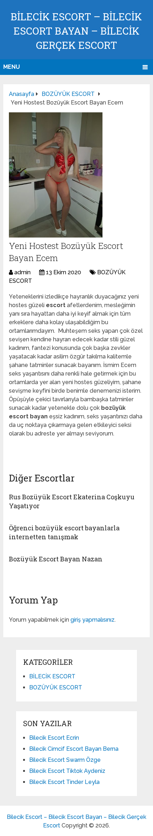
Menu (11, 66)
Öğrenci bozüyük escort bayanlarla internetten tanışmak (64, 532)
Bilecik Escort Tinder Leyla (64, 782)
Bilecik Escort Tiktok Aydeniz (67, 771)
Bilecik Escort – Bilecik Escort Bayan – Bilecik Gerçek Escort (76, 31)
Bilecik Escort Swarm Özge (65, 759)
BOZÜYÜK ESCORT (55, 687)
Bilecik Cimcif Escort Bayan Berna (73, 748)
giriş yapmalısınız (92, 619)
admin (22, 272)
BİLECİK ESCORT (52, 676)
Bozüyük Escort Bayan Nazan (55, 559)
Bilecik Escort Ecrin (54, 737)
